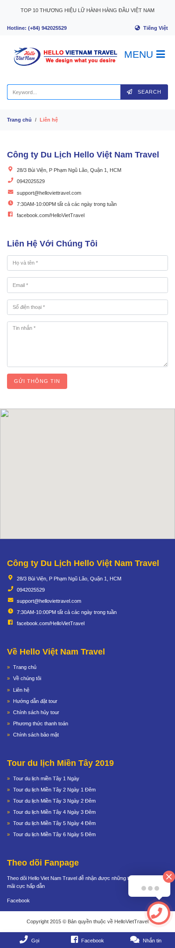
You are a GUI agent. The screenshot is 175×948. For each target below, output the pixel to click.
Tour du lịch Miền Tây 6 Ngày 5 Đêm (54, 834)
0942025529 (31, 181)
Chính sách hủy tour (36, 712)
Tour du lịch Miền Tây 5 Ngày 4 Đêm (54, 823)
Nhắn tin (152, 940)
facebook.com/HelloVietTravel (50, 215)
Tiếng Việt (155, 28)
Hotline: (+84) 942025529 (37, 28)
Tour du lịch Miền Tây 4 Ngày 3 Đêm (54, 812)
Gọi (35, 940)
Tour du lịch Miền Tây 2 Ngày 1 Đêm (54, 789)
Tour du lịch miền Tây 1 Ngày (46, 778)
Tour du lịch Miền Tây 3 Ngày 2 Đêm (54, 801)
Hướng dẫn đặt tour (35, 701)
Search (148, 92)
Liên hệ (21, 690)
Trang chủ (19, 120)
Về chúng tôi (27, 678)
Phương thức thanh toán (40, 723)
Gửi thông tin (37, 381)
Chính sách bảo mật (36, 734)
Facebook (18, 900)
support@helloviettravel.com (49, 193)
